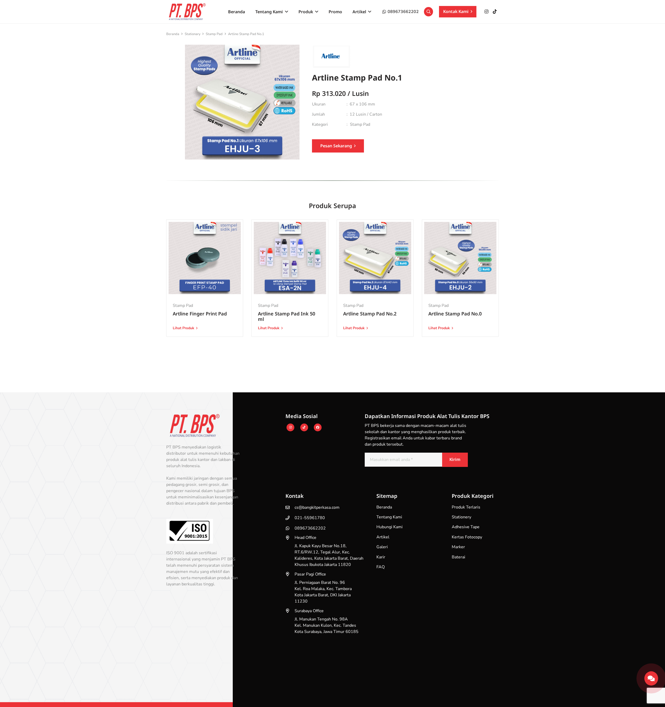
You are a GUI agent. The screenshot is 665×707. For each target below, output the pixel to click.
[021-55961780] (290, 518)
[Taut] (651, 677)
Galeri (382, 547)
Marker (458, 547)
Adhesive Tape (466, 527)
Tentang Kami (389, 517)
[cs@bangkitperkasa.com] (290, 507)
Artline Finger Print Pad (200, 313)
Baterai (458, 557)
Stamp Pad (214, 34)
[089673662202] (290, 528)
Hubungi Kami (389, 527)
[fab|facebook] (317, 427)
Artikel (382, 537)
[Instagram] (486, 12)
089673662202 (310, 528)
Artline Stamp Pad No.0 (455, 313)
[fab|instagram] (290, 427)
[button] (285, 11)
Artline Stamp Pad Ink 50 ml (286, 316)
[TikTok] (494, 12)
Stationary (193, 34)
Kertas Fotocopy (467, 537)
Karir (380, 557)
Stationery (461, 517)
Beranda (172, 34)
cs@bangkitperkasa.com (317, 507)
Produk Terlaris (466, 507)
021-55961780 (310, 518)
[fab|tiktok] (304, 427)
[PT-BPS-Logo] (186, 12)
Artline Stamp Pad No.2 (369, 313)
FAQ (380, 567)
